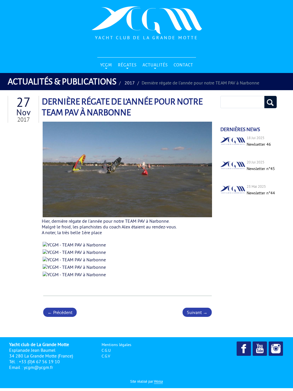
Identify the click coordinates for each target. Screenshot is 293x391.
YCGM (106, 65)
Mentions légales (116, 344)
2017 (129, 83)
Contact (183, 65)
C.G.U (106, 350)
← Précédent (59, 312)
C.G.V (106, 356)
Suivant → (197, 312)
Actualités (155, 65)
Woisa (158, 381)
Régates (127, 65)
